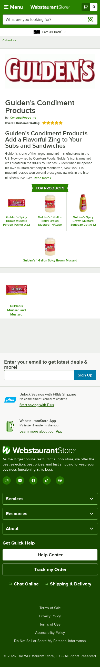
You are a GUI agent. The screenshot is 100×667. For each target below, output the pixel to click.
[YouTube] (20, 480)
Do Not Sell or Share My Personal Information (50, 641)
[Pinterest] (60, 480)
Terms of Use (50, 624)
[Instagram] (7, 480)
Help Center (50, 554)
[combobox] (50, 19)
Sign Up (85, 375)
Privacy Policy (50, 616)
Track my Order (50, 569)
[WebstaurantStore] (50, 450)
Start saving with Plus (36, 405)
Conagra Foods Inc (23, 117)
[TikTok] (47, 480)
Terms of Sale (50, 608)
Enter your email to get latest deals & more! (45, 364)
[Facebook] (33, 480)
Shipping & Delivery (70, 583)
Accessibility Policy (50, 633)
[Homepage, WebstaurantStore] (50, 7)
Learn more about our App (40, 431)
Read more (42, 178)
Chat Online (26, 583)
